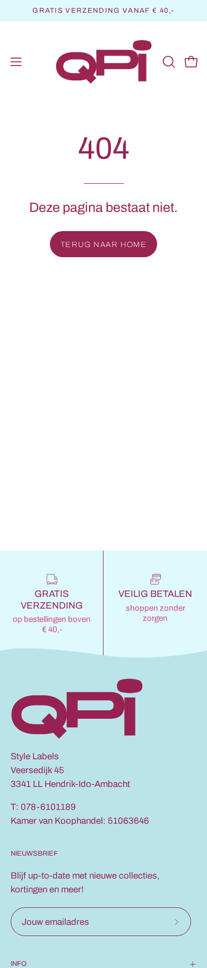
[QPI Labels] (104, 62)
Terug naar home (104, 244)
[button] (167, 61)
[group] (103, 10)
